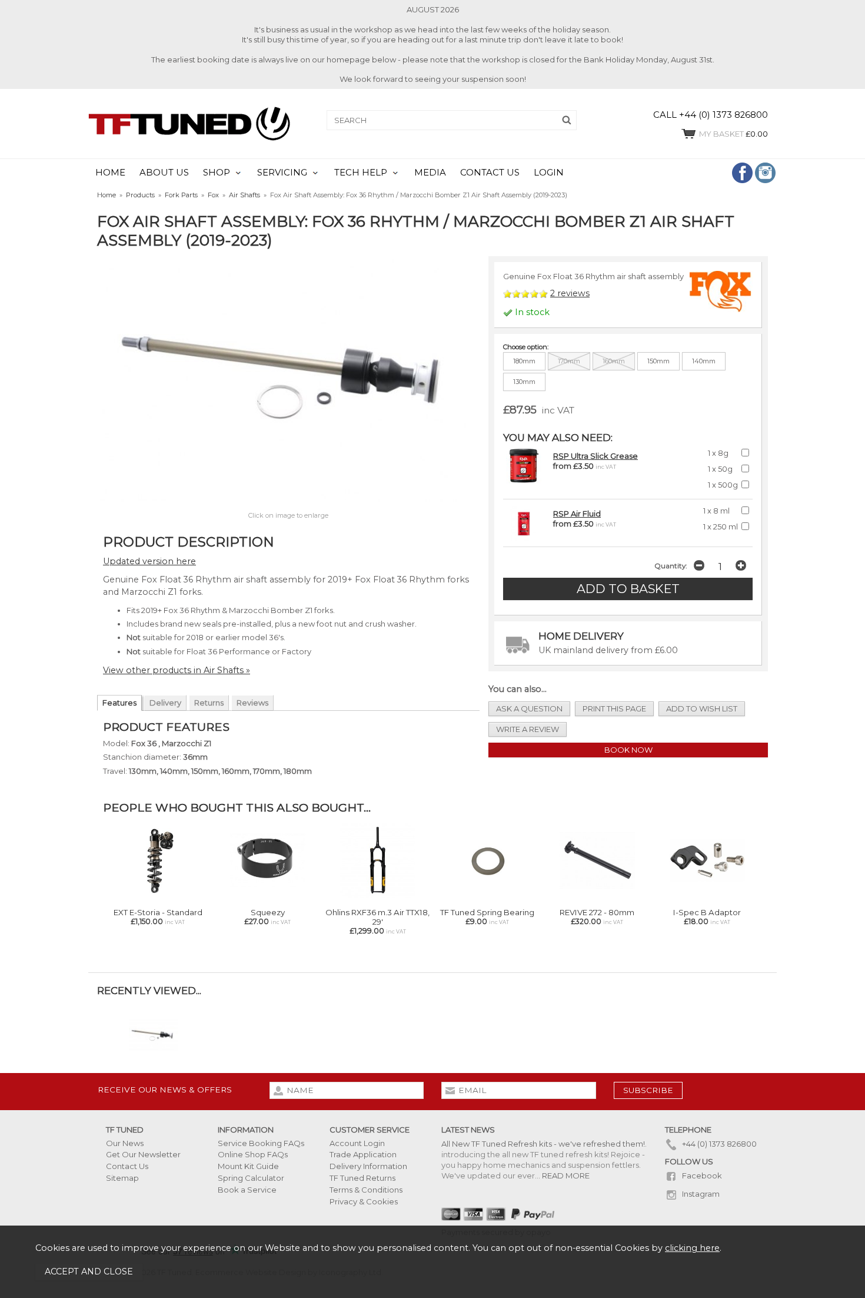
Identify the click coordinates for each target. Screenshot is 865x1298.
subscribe (648, 1090)
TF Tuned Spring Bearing (487, 912)
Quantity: (670, 566)
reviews (570, 293)
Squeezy (268, 912)
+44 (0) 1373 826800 (718, 1143)
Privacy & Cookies (364, 1201)
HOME (110, 172)
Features (119, 702)
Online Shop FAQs (253, 1154)
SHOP (216, 172)
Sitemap (122, 1178)
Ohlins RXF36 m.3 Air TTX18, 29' (377, 917)
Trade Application (363, 1154)
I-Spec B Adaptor (707, 912)
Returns (209, 702)
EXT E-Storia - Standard (158, 912)
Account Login (357, 1143)
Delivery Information (368, 1166)
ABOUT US (164, 172)
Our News (125, 1143)
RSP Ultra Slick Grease (595, 456)
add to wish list (701, 708)
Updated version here (149, 561)
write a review (527, 729)
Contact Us (127, 1166)
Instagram (700, 1193)
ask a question (529, 708)
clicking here (692, 1248)
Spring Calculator (251, 1178)
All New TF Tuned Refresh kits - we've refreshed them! (543, 1143)
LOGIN (549, 172)
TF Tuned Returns (362, 1178)
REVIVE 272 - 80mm (597, 912)
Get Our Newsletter (143, 1154)
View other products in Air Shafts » (176, 670)
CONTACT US (490, 172)
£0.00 (733, 133)
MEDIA (430, 172)
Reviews (252, 702)
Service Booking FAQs (261, 1143)
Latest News (468, 1129)
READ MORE (566, 1175)
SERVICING (282, 172)
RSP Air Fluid (577, 513)
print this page (614, 708)
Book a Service (247, 1189)
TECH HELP (360, 172)
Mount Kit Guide (248, 1166)
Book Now (628, 749)
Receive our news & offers (165, 1089)
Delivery (165, 702)
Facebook (701, 1175)
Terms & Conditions (366, 1189)
